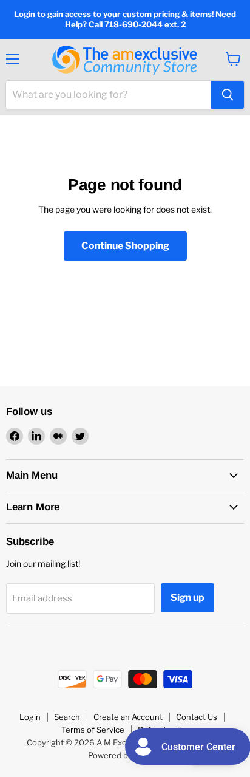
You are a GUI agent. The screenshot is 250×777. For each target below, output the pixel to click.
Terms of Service (92, 729)
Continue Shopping (125, 246)
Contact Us (196, 717)
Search (67, 717)
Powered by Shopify (125, 755)
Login (30, 717)
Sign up (187, 597)
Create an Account (128, 717)
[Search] (227, 95)
